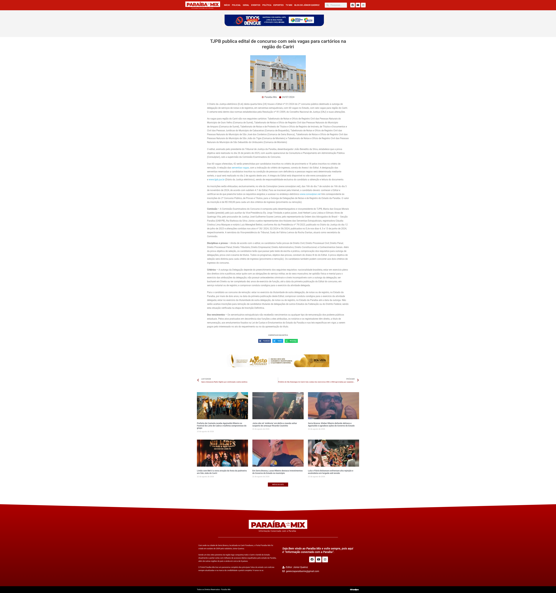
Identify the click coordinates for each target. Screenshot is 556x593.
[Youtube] (358, 5)
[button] (264, 341)
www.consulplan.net (310, 194)
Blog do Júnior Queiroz (306, 5)
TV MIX (289, 5)
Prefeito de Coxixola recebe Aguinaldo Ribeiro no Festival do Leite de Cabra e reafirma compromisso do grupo (221, 425)
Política (266, 5)
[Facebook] (352, 5)
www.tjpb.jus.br (217, 179)
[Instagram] (363, 5)
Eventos (255, 5)
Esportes (278, 5)
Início (227, 5)
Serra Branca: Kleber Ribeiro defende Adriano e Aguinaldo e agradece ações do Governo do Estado (331, 424)
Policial (236, 5)
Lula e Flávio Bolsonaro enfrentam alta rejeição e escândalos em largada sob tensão (330, 472)
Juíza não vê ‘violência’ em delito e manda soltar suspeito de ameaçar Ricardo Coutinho (274, 424)
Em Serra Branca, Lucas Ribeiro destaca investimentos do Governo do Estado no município (277, 472)
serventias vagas (240, 167)
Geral (246, 5)
